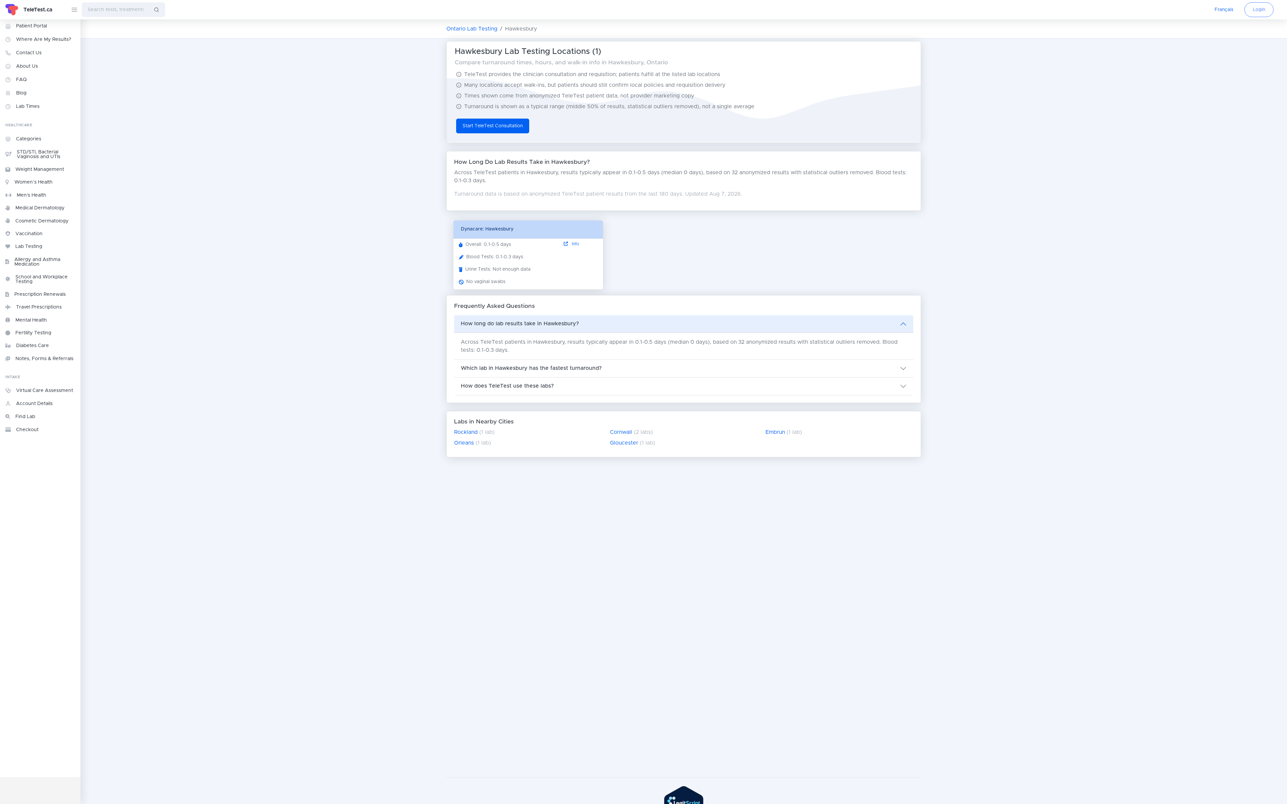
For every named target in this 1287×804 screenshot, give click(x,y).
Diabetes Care (32, 345)
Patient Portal (31, 26)
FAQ (21, 79)
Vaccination (29, 233)
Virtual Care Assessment (44, 390)
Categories (28, 139)
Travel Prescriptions (39, 307)
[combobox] (115, 9)
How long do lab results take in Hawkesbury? (520, 323)
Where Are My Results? (43, 39)
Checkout (27, 429)
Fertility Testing (33, 333)
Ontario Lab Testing (471, 28)
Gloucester (624, 443)
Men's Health (31, 195)
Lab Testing (28, 246)
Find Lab (25, 416)
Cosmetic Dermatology (42, 221)
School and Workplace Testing (41, 279)
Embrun (775, 432)
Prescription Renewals (40, 294)
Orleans (464, 443)
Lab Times (28, 106)
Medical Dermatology (40, 208)
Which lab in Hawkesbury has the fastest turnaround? (531, 368)
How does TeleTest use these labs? (507, 386)
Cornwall (621, 432)
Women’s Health (33, 182)
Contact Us (29, 53)
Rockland (466, 432)
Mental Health (31, 320)
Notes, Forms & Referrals (44, 358)
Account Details (34, 403)
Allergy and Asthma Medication (37, 262)
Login (1259, 9)
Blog (21, 93)
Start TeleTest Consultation (493, 126)
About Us (27, 66)
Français (1224, 9)
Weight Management (39, 169)
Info (574, 244)
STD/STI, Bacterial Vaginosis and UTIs (38, 154)
